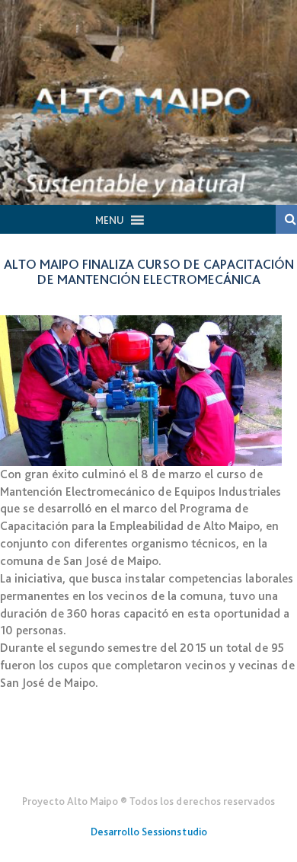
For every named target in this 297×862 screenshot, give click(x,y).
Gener (149, 763)
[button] (109, 220)
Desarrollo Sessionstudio (149, 831)
